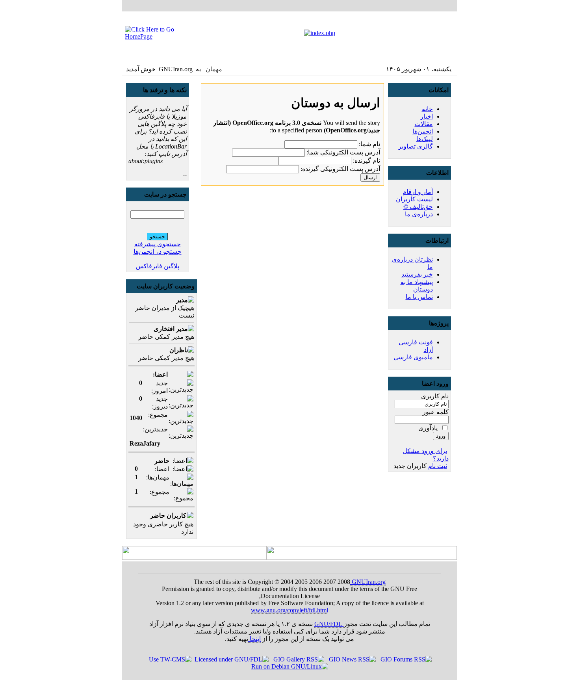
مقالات (424, 124)
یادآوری (428, 428)
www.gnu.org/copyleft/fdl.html (289, 610)
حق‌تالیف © (418, 206)
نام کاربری (435, 396)
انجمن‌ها (422, 131)
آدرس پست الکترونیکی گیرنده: (340, 168)
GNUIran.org (368, 581)
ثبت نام (437, 466)
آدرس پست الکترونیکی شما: (343, 152)
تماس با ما (419, 297)
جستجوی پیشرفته (157, 244)
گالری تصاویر (415, 146)
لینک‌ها (424, 139)
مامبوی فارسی (413, 357)
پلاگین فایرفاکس (157, 266)
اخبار (426, 116)
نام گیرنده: (366, 160)
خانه (427, 109)
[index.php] (319, 33)
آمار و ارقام (418, 191)
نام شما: (369, 144)
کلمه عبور (436, 412)
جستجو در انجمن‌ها (158, 251)
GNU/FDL (329, 624)
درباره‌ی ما (419, 214)
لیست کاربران (414, 199)
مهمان (214, 69)
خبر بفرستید (417, 274)
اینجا (254, 638)
